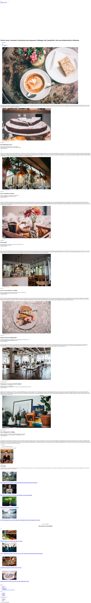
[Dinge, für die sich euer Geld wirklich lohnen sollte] (45, 575)
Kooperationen (4, 588)
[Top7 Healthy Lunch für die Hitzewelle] (45, 489)
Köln (3, 600)
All (2, 44)
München (3, 42)
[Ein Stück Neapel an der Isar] (45, 561)
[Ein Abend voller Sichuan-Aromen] (45, 535)
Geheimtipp (3, 2)
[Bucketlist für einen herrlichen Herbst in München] (45, 476)
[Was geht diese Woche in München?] (45, 547)
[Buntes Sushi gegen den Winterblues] (45, 501)
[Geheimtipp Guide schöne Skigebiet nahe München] (45, 514)
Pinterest (3, 595)
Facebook (3, 594)
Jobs (3, 587)
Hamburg (3, 598)
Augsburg (3, 599)
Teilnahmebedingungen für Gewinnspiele (8, 589)
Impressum (4, 586)
